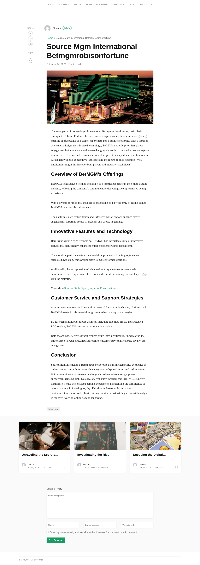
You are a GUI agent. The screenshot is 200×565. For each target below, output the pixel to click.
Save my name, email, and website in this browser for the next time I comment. (93, 532)
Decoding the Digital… (149, 454)
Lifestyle (118, 4)
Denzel (31, 464)
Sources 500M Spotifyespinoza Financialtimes (90, 288)
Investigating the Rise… (94, 454)
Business (63, 4)
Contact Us (146, 4)
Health (77, 4)
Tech (131, 4)
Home (50, 4)
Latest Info (53, 409)
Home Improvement (97, 4)
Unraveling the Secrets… (40, 454)
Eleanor (61, 28)
